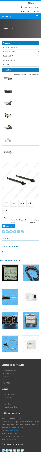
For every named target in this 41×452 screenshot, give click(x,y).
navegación (6, 16)
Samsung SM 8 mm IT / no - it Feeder (26, 75)
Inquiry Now (9, 226)
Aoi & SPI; (6, 64)
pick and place (8, 401)
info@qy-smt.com (33, 7)
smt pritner (7, 404)
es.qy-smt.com (12, 439)
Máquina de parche (9, 52)
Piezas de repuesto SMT (10, 47)
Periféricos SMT (8, 56)
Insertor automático (9, 60)
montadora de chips (10, 407)
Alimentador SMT (9, 394)
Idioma (31, 3)
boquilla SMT (8, 398)
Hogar (5, 28)
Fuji (12, 28)
